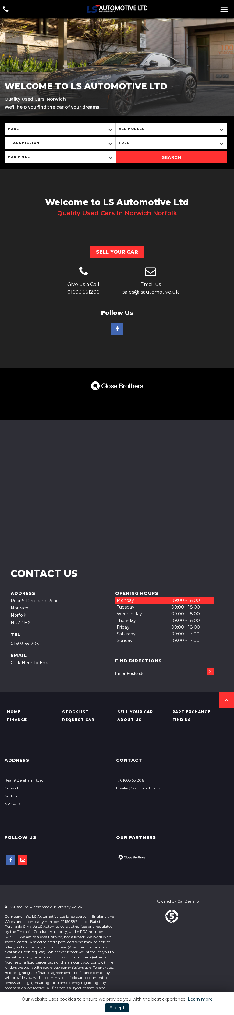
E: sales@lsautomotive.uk (138, 788)
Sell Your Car (117, 252)
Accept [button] (117, 1007)
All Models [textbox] (132, 129)
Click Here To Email (31, 662)
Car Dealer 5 (188, 901)
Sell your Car (135, 711)
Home (14, 711)
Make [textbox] (13, 129)
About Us (129, 719)
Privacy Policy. (70, 907)
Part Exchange (191, 711)
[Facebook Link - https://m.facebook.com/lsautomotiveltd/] (117, 329)
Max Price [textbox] (19, 157)
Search (171, 157)
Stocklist (75, 711)
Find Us (181, 719)
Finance (17, 719)
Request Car (78, 719)
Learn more (200, 999)
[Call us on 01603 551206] (83, 272)
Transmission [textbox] (24, 143)
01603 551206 (83, 292)
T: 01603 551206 (130, 780)
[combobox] (60, 129)
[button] (226, 700)
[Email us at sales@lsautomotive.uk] (150, 272)
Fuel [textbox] (124, 143)
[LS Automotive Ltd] (117, 9)
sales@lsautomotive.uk (150, 292)
